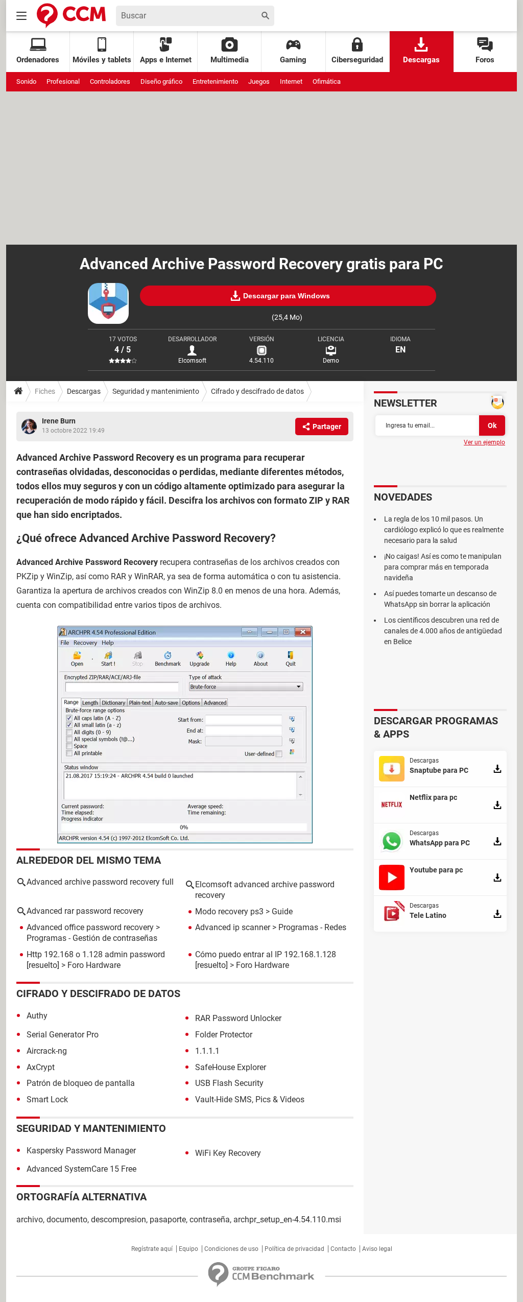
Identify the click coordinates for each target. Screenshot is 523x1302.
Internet (291, 81)
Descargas (421, 59)
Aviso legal (377, 1248)
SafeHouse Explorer (230, 1067)
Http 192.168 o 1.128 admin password (96, 954)
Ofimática (327, 81)
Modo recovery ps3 (229, 911)
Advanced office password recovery (90, 927)
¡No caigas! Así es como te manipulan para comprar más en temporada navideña (443, 567)
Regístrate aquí (152, 1248)
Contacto (343, 1248)
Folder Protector (223, 1034)
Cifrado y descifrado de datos (257, 391)
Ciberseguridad (357, 59)
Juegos (259, 81)
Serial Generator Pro (63, 1034)
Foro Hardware (94, 965)
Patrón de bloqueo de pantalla (81, 1083)
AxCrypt (41, 1067)
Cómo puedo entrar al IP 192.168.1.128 (265, 954)
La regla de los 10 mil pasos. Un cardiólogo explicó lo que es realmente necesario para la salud (444, 530)
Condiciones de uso (231, 1248)
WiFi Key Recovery (228, 1153)
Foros (485, 59)
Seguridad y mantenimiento (155, 391)
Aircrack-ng (47, 1051)
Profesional (63, 81)
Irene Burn (59, 421)
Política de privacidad (294, 1248)
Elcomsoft (192, 360)
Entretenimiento (215, 81)
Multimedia (229, 59)
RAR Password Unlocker (238, 1018)
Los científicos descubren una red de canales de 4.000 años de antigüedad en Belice (443, 631)
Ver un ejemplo (484, 442)
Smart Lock (47, 1099)
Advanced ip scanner (232, 927)
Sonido (26, 81)
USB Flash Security (229, 1083)
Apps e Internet (166, 59)
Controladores (110, 81)
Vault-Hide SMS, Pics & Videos (249, 1099)
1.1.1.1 (207, 1051)
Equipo (188, 1248)
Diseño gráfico (161, 81)
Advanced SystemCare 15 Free (81, 1169)
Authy (37, 1016)
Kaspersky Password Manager (81, 1150)
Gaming (293, 59)
